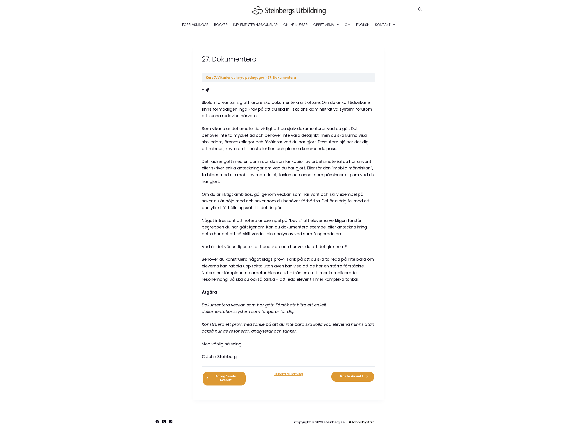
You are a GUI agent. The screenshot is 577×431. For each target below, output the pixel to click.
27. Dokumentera (282, 77)
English (362, 24)
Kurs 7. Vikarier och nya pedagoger (235, 77)
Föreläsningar (195, 24)
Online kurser (295, 24)
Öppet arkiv (323, 24)
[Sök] (419, 9)
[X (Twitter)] (164, 421)
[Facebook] (157, 421)
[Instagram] (170, 421)
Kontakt (383, 24)
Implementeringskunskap (255, 24)
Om (347, 24)
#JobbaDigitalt (361, 422)
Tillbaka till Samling (288, 374)
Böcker (221, 24)
